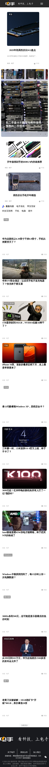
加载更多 (24, 725)
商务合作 (24, 752)
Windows (8, 555)
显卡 (4, 71)
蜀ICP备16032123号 (25, 761)
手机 (6, 220)
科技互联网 (9, 303)
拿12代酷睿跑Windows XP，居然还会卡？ (23, 406)
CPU (6, 513)
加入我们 (37, 752)
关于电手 (11, 752)
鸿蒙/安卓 (8, 429)
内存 (8, 144)
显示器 (7, 597)
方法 (6, 387)
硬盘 (10, 14)
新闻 (8, 175)
